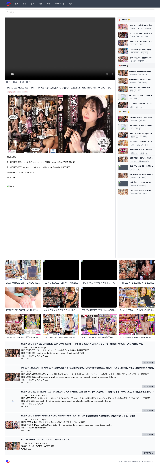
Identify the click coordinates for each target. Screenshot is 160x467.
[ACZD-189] (123, 143)
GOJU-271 (141, 61)
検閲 (131, 91)
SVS (144, 121)
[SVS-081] (123, 119)
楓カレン (142, 45)
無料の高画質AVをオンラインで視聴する (138, 461)
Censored (150, 61)
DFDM (142, 153)
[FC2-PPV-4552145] (123, 97)
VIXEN (133, 37)
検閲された (133, 75)
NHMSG (144, 194)
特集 (71, 4)
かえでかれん (151, 45)
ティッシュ (134, 45)
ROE (139, 91)
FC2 (131, 99)
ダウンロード (60, 4)
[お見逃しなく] (123, 183)
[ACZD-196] (123, 105)
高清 (40, 4)
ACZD (132, 107)
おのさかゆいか (153, 161)
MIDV (144, 83)
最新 (16, 4)
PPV (135, 99)
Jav (140, 75)
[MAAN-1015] (123, 73)
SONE (143, 177)
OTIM (143, 185)
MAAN (144, 75)
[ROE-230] (123, 135)
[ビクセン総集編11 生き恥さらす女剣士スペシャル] (123, 35)
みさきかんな (154, 53)
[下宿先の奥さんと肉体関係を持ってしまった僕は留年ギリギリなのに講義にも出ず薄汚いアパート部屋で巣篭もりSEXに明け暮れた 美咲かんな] (123, 51)
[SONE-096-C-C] (123, 175)
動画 (24, 4)
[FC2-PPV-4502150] (123, 167)
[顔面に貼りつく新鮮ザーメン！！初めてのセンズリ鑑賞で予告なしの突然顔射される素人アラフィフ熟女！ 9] (123, 59)
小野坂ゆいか (143, 161)
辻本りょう (140, 37)
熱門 (32, 4)
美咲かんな (144, 53)
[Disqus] (60, 226)
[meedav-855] (123, 81)
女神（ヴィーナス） (137, 28)
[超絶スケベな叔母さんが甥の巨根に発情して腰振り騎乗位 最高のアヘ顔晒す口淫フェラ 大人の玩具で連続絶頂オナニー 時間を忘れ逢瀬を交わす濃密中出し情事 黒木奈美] (123, 26)
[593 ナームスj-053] (123, 192)
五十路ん (133, 61)
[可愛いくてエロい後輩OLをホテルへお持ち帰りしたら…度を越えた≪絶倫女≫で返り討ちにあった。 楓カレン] (123, 43)
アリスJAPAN (135, 53)
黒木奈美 (148, 28)
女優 (48, 4)
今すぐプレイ (148, 362)
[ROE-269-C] (123, 89)
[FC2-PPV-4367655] (123, 127)
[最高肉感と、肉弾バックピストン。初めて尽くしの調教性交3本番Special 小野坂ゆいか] (123, 159)
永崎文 (147, 37)
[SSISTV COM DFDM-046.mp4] (123, 151)
